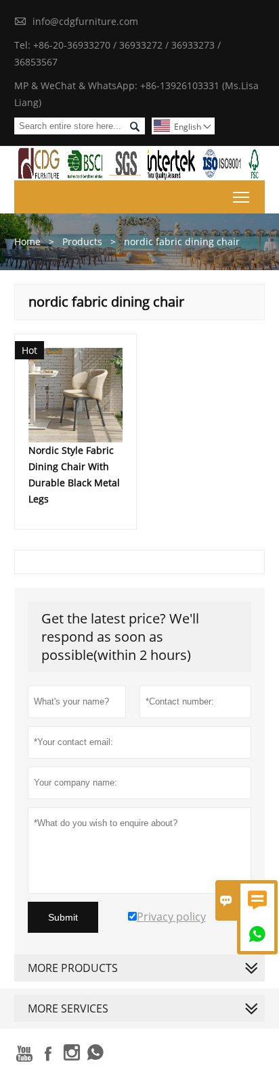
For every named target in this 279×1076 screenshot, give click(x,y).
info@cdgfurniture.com (85, 21)
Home (27, 241)
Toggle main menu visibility (241, 197)
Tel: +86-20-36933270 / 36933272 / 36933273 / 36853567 (117, 53)
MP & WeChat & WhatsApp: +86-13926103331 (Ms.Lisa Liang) (136, 94)
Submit (63, 917)
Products (82, 241)
